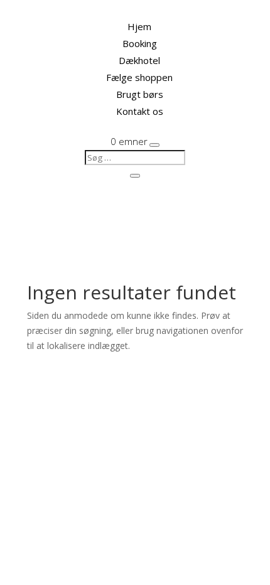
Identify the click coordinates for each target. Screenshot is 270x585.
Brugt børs (139, 94)
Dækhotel (139, 60)
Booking (139, 43)
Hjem (139, 26)
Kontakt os (139, 111)
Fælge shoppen (139, 77)
